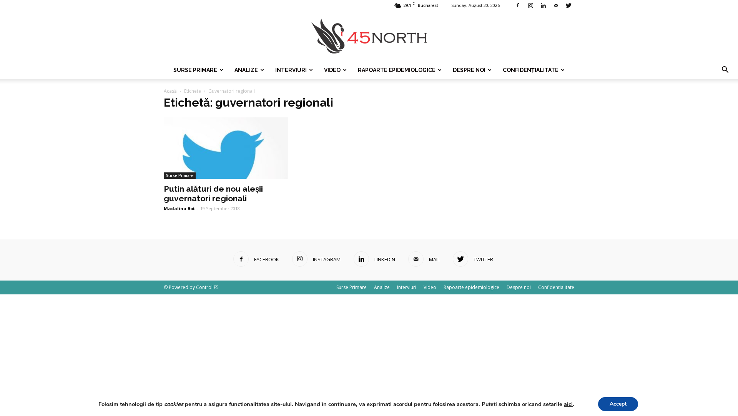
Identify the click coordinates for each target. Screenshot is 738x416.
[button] (725, 70)
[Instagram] (530, 5)
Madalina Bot (179, 208)
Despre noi (469, 70)
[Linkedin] (543, 5)
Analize (246, 70)
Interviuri (291, 70)
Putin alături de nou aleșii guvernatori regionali (213, 193)
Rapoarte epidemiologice (396, 70)
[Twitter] (568, 5)
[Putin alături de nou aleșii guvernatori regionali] (226, 148)
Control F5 (207, 287)
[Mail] (556, 5)
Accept (618, 404)
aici (568, 404)
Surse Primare (195, 70)
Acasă (170, 91)
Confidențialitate (530, 70)
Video (332, 70)
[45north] (369, 36)
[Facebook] (518, 5)
